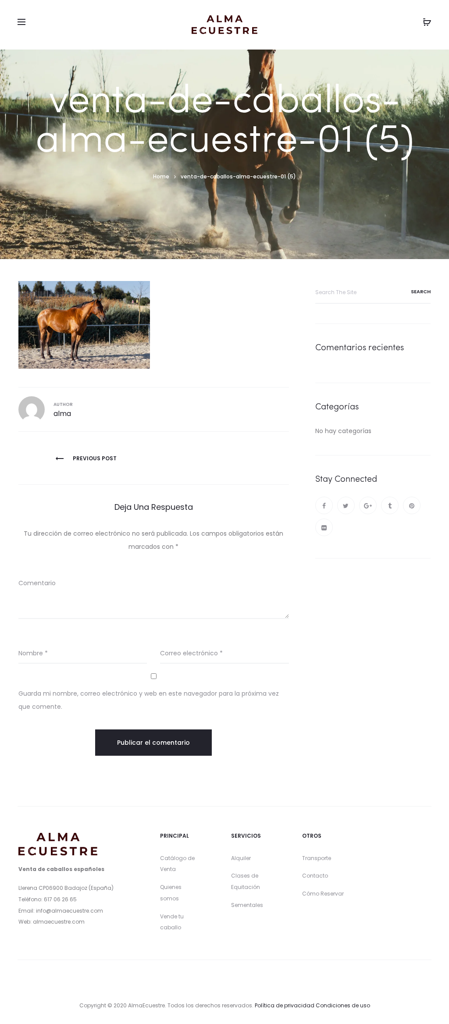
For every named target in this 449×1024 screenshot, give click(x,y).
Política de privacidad (284, 1005)
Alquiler (241, 858)
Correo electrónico (191, 653)
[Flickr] (324, 527)
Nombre (33, 653)
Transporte (316, 858)
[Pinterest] (411, 505)
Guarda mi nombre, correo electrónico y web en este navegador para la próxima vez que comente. (148, 700)
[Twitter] (346, 505)
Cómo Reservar (323, 893)
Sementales (247, 905)
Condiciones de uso (343, 1005)
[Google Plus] (368, 505)
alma (62, 414)
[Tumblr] (390, 505)
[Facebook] (324, 505)
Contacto (315, 875)
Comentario (37, 583)
